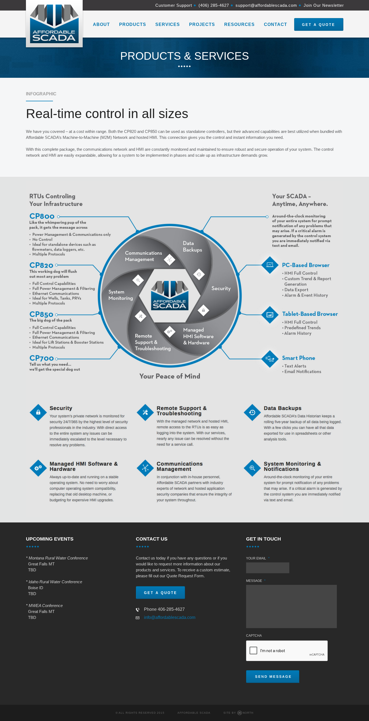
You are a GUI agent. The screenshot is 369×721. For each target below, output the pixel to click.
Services (167, 24)
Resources (239, 24)
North (248, 712)
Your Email (258, 558)
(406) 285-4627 (214, 5)
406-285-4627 (171, 609)
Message (256, 581)
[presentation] (287, 651)
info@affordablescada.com (169, 617)
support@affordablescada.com (266, 5)
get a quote (318, 25)
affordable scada (193, 712)
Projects (202, 24)
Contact (275, 24)
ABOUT (101, 24)
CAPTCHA (254, 636)
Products (132, 24)
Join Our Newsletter (324, 5)
